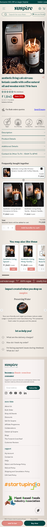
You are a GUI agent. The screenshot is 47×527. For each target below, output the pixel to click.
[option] (22, 311)
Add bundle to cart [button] (30, 227)
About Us (8, 406)
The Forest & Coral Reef (13, 439)
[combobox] (19, 14)
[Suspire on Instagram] (6, 393)
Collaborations (10, 428)
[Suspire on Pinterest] (20, 393)
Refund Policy (10, 468)
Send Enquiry (39, 109)
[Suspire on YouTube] (15, 393)
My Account (9, 453)
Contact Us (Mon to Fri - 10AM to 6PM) (19, 153)
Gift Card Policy (10, 475)
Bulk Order (9, 410)
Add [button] (13, 269)
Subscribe (33, 388)
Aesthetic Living (6, 89)
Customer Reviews (12, 442)
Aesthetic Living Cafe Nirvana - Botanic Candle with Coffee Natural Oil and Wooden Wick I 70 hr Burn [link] (24, 170)
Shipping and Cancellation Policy (17, 471)
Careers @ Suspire (11, 432)
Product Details (9, 138)
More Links (9, 402)
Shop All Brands (11, 413)
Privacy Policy (34, 519)
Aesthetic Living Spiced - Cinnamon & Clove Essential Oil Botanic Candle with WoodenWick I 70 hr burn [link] (12, 210)
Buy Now (34, 523)
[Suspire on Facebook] (11, 393)
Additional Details (10, 146)
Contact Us (9, 457)
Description (7, 132)
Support (8, 449)
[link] (6, 172)
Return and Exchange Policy (15, 464)
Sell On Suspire (10, 421)
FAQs (7, 460)
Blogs (7, 435)
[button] (8, 91)
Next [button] (45, 310)
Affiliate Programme (12, 424)
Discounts (8, 417)
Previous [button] (2, 310)
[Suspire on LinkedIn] (25, 393)
